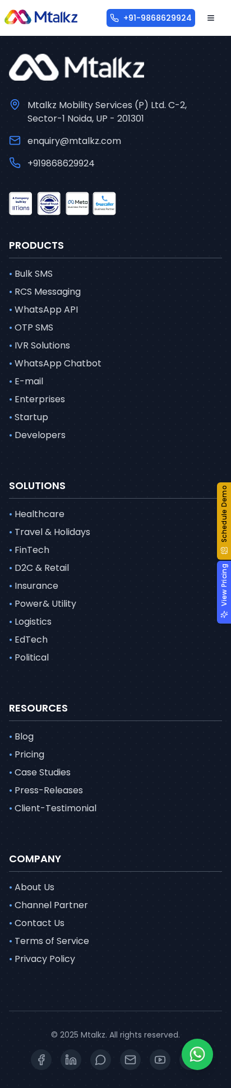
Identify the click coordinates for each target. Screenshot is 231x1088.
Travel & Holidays (49, 532)
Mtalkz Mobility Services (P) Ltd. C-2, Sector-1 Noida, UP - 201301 (107, 112)
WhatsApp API (43, 309)
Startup (28, 417)
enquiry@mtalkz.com (74, 140)
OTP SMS (31, 327)
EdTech (28, 639)
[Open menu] (211, 18)
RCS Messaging (45, 291)
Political (29, 657)
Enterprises (37, 399)
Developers (37, 435)
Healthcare (36, 514)
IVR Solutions (39, 345)
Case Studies (40, 772)
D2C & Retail (39, 567)
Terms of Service (49, 940)
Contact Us (36, 923)
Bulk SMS (31, 273)
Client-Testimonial (52, 808)
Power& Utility (42, 603)
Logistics (30, 621)
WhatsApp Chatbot (55, 363)
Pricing (26, 754)
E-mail (26, 381)
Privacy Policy (42, 958)
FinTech (29, 549)
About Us (31, 887)
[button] (224, 521)
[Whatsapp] (197, 1054)
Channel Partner (48, 905)
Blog (21, 736)
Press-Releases (46, 790)
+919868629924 (61, 163)
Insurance (33, 585)
